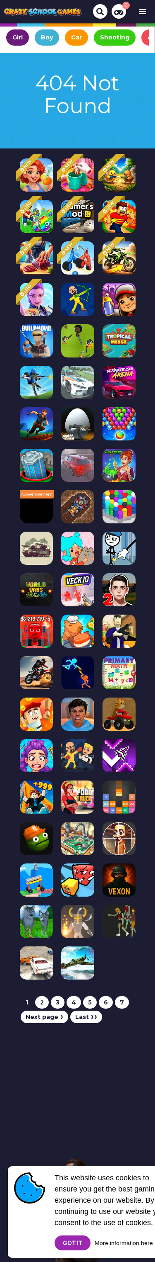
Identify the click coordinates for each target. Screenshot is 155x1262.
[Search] (100, 11)
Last (86, 1017)
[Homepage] (43, 11)
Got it (72, 1242)
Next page (44, 1017)
